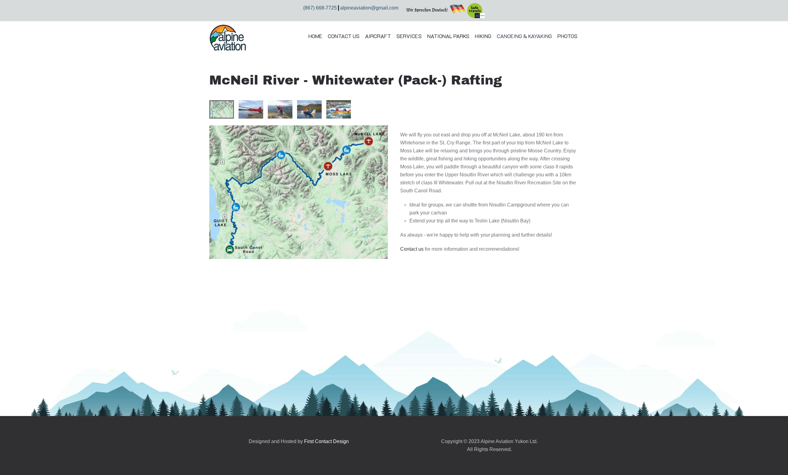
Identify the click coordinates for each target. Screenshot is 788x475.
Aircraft (378, 36)
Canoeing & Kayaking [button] (524, 36)
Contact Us (344, 36)
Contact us (412, 249)
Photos (567, 36)
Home (315, 36)
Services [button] (408, 36)
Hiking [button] (483, 36)
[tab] (221, 109)
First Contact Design (326, 441)
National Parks (448, 36)
